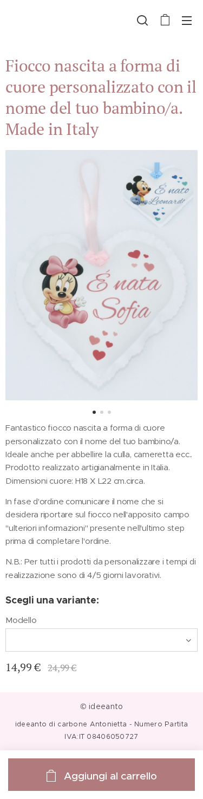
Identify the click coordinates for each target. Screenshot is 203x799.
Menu (187, 20)
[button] (142, 20)
